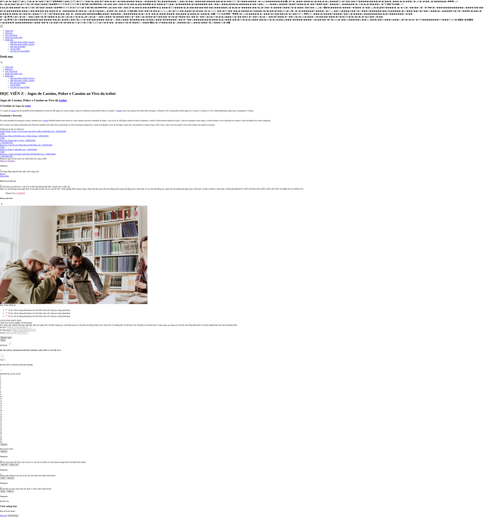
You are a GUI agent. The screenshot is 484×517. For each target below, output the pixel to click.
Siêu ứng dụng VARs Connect (22, 42)
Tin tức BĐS (15, 49)
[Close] (1, 185)
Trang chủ (9, 31)
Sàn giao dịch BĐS (17, 47)
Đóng (3, 340)
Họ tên (3, 327)
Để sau (3, 174)
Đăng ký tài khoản (7, 161)
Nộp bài (4, 444)
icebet (63, 100)
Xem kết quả (13, 516)
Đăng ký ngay (6, 337)
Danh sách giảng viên (13, 37)
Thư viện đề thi (11, 35)
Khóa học (9, 33)
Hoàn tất (4, 465)
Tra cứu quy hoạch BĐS (20, 51)
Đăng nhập (4, 176)
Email (2, 333)
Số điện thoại (6, 330)
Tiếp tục (10, 491)
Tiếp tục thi (14, 465)
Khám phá (9, 40)
